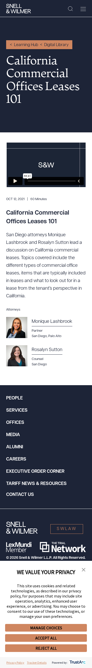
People (14, 398)
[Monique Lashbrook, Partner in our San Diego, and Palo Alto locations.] (42, 327)
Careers (16, 459)
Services (17, 410)
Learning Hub (26, 45)
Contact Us (20, 495)
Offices (15, 423)
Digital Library (56, 45)
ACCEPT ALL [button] (46, 638)
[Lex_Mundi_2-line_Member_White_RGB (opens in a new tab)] (18, 547)
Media (13, 435)
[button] (83, 570)
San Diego (39, 364)
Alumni (14, 447)
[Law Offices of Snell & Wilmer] (18, 8)
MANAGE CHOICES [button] (46, 627)
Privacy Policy (15, 662)
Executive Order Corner (35, 471)
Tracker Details (37, 662)
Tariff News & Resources (36, 484)
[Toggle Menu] (83, 8)
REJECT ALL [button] (46, 648)
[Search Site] (70, 8)
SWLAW (67, 529)
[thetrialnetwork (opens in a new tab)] (63, 547)
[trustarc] (77, 662)
